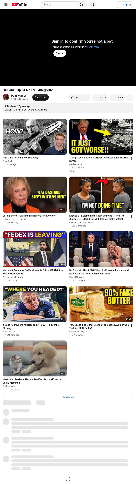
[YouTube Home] (19, 4)
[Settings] (111, 5)
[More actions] (130, 97)
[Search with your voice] (92, 4)
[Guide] (6, 5)
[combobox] (59, 5)
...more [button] (43, 109)
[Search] (81, 4)
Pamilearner (18, 95)
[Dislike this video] (85, 97)
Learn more (93, 47)
